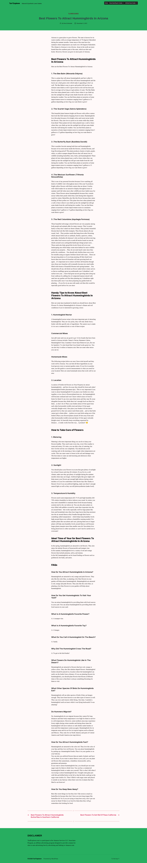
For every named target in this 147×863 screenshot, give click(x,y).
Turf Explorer (14, 3)
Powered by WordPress (50, 858)
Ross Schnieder (68, 23)
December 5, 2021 (82, 23)
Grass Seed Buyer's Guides (115, 3)
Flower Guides (73, 13)
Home (106, 3)
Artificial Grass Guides (130, 3)
